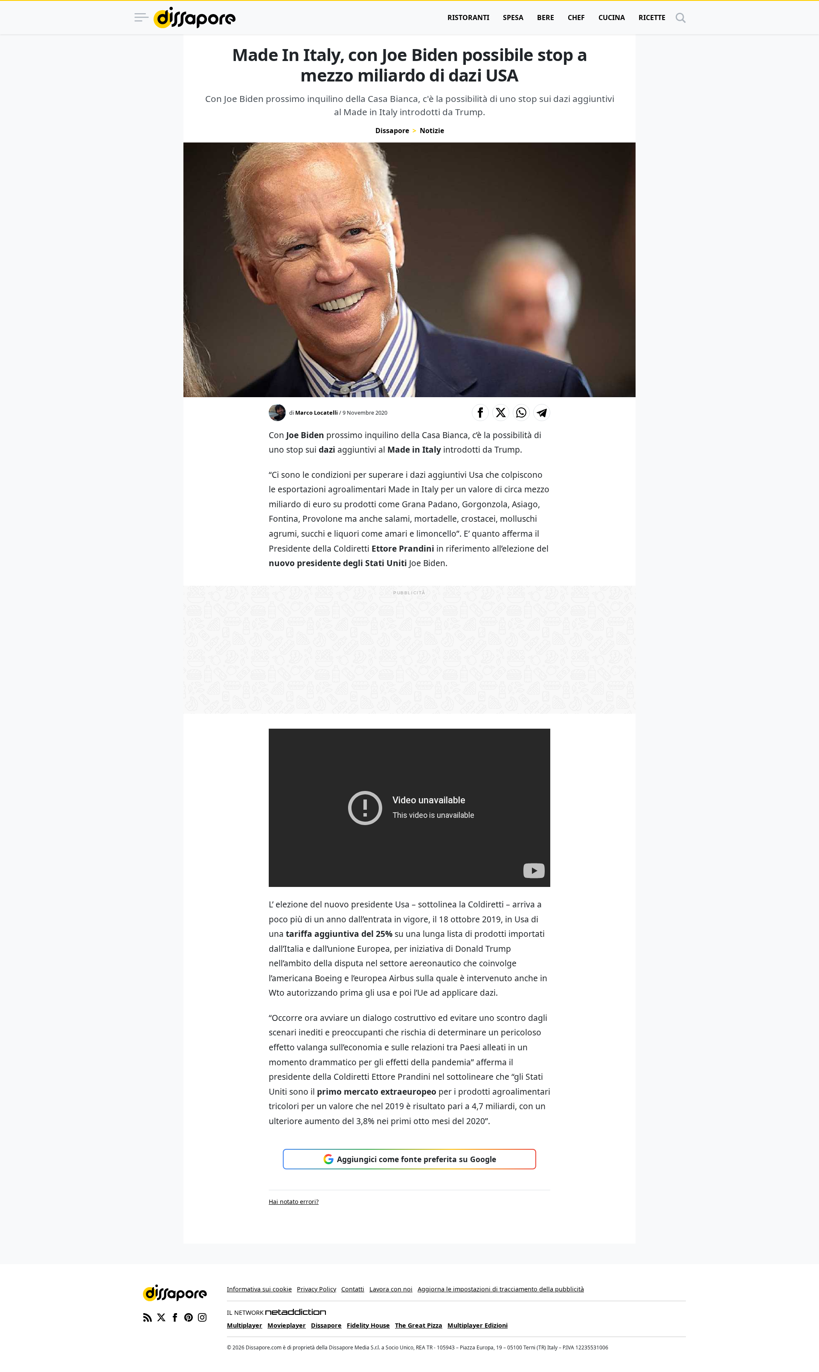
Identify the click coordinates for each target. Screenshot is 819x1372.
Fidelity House (368, 1325)
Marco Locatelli (316, 412)
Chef (576, 17)
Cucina (611, 17)
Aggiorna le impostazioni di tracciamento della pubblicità (501, 1289)
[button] (480, 412)
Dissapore (392, 130)
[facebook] (175, 1316)
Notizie (432, 130)
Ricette (652, 17)
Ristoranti (468, 17)
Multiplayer (244, 1325)
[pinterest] (188, 1316)
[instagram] (202, 1316)
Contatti (352, 1289)
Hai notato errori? (294, 1202)
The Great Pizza (418, 1325)
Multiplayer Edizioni (477, 1325)
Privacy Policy (316, 1289)
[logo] (194, 17)
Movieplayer (286, 1325)
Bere (545, 17)
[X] (161, 1316)
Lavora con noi (390, 1289)
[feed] (147, 1316)
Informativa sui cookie (259, 1289)
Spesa (513, 17)
